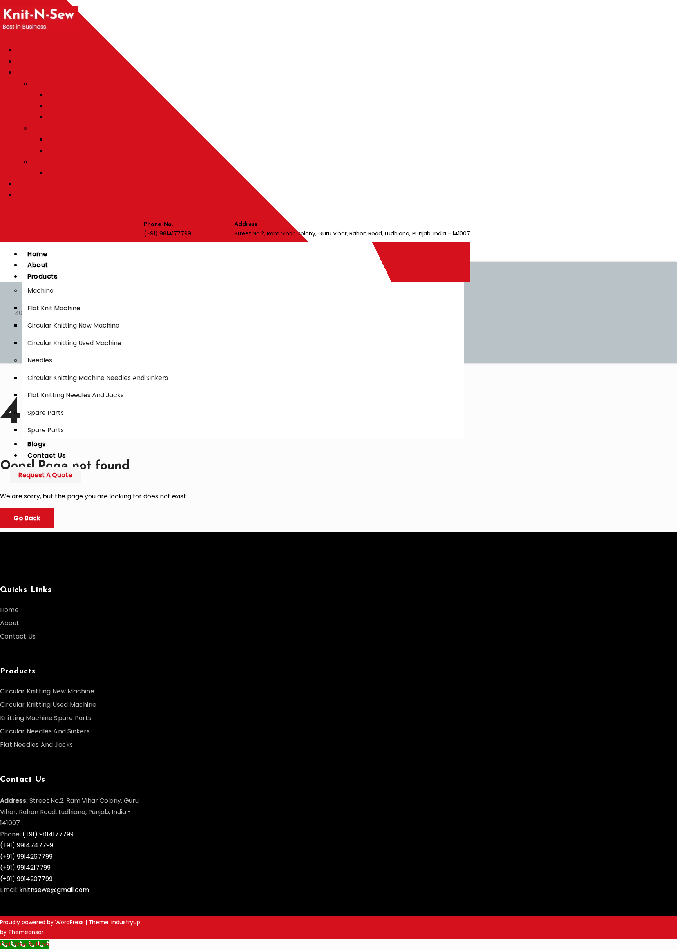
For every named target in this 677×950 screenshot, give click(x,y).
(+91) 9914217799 (25, 867)
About (25, 61)
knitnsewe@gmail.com (54, 889)
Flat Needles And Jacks (36, 744)
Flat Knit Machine (73, 94)
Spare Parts (49, 161)
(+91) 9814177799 (48, 834)
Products (29, 72)
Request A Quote (45, 475)
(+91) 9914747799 (26, 845)
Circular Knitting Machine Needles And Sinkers (117, 139)
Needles (43, 128)
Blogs (24, 183)
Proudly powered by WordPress (42, 922)
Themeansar (25, 932)
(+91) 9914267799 (26, 856)
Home (25, 49)
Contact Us (33, 194)
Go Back (27, 518)
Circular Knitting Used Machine (94, 116)
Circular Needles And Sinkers (45, 731)
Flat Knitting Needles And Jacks (95, 150)
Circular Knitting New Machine (93, 105)
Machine (44, 83)
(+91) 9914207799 (26, 878)
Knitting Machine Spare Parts (46, 717)
